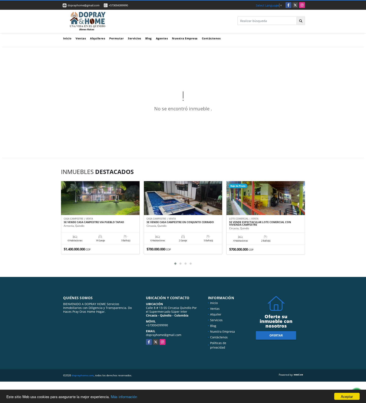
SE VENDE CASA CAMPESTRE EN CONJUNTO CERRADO (180, 222)
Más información (124, 396)
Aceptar (347, 396)
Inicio (67, 38)
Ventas (81, 38)
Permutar (116, 38)
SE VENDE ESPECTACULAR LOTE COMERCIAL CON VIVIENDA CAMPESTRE (260, 223)
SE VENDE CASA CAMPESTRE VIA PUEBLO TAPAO (94, 222)
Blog (148, 38)
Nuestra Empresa (185, 38)
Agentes (162, 38)
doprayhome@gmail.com (163, 335)
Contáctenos (211, 38)
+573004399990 (118, 5)
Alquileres (97, 38)
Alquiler (215, 314)
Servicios (134, 38)
